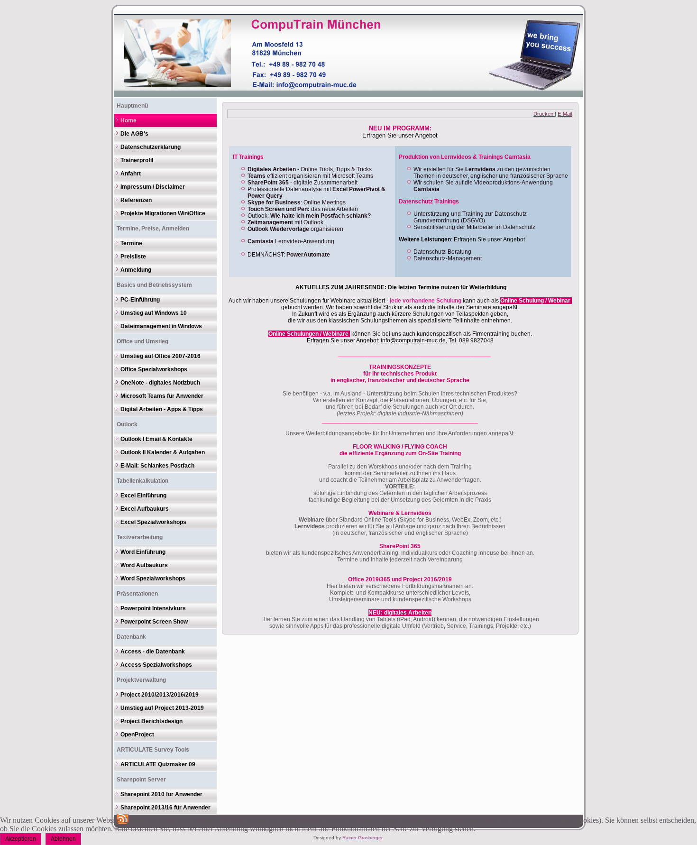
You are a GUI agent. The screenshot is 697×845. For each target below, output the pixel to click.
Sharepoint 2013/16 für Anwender (165, 807)
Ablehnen (63, 839)
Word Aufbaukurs (144, 565)
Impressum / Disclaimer (152, 187)
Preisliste (133, 256)
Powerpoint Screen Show (154, 621)
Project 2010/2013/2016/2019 (159, 694)
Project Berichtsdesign (151, 721)
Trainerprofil (136, 160)
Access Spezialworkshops (156, 664)
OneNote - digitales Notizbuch (160, 382)
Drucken (544, 114)
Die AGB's (134, 133)
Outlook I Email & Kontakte (156, 439)
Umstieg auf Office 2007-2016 (160, 356)
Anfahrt (130, 173)
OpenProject (137, 734)
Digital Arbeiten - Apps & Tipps (161, 409)
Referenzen (136, 200)
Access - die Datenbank (152, 651)
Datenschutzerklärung (150, 147)
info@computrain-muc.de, (414, 340)
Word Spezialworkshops (152, 578)
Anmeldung (135, 269)
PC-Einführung (140, 299)
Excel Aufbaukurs (144, 508)
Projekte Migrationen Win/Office (162, 213)
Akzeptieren (20, 839)
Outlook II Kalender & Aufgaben (162, 452)
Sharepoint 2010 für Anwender (161, 794)
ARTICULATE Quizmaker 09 (157, 764)
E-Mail (565, 114)
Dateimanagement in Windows (161, 326)
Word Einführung (142, 552)
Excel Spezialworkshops (153, 522)
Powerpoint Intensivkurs (153, 608)
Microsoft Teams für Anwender (161, 396)
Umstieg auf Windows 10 (153, 313)
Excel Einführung (143, 495)
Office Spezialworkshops (153, 369)
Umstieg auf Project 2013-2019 (162, 708)
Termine (131, 243)
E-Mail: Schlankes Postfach (157, 465)
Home (128, 120)
